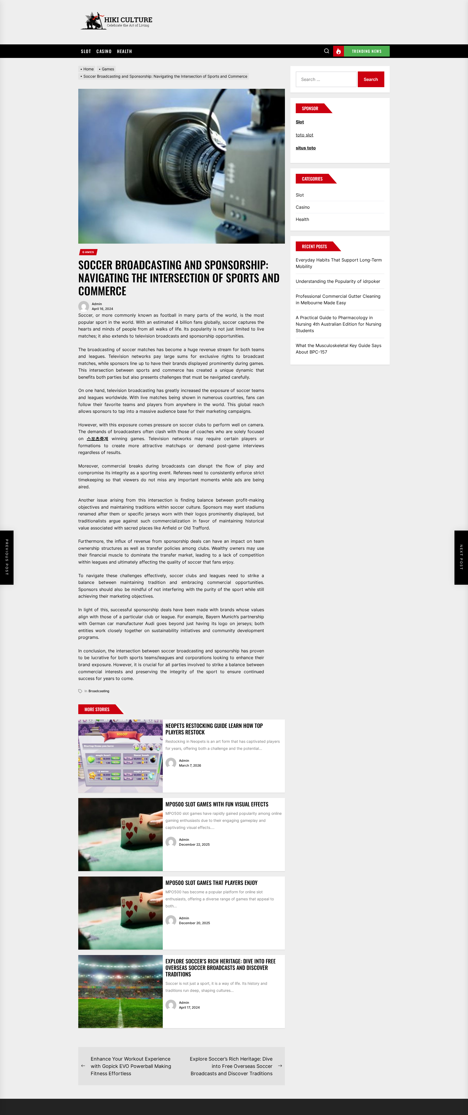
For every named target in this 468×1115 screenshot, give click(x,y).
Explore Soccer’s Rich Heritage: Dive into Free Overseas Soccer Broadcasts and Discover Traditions (220, 967)
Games (88, 252)
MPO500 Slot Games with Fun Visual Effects (216, 804)
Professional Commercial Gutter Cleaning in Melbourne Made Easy (338, 299)
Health (124, 51)
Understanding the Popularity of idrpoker (338, 281)
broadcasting (99, 691)
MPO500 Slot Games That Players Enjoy (211, 882)
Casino (104, 51)
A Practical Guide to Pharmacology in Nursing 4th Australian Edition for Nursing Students (338, 324)
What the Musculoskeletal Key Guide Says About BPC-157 (338, 349)
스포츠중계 (97, 438)
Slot (86, 51)
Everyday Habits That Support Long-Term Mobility (339, 263)
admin (97, 304)
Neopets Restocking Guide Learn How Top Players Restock (214, 728)
